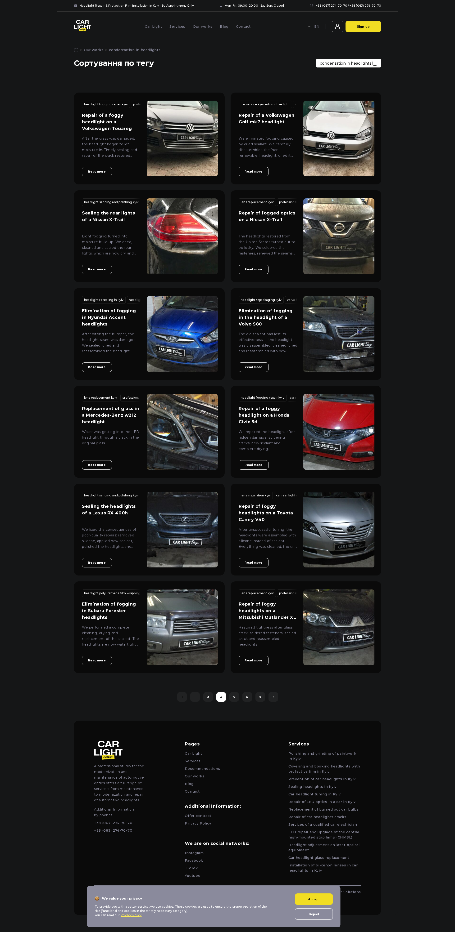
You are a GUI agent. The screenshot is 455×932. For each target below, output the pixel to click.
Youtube (192, 876)
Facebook (194, 860)
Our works (202, 26)
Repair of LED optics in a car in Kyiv (322, 802)
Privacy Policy (198, 823)
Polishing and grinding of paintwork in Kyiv (322, 756)
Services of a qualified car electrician (322, 824)
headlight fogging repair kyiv (106, 104)
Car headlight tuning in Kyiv (314, 794)
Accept (314, 899)
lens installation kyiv (256, 495)
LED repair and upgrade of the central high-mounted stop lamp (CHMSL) (323, 834)
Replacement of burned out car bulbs (323, 809)
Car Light (153, 26)
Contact (243, 26)
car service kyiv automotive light (265, 104)
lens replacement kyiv (257, 202)
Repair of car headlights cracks (317, 817)
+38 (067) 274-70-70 (331, 5)
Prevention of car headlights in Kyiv (322, 779)
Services (177, 26)
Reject (314, 914)
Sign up (363, 26)
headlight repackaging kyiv (261, 300)
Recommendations (202, 769)
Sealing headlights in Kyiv (312, 787)
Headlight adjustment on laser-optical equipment (324, 847)
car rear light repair (290, 495)
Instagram (194, 853)
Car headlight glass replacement (318, 858)
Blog (224, 26)
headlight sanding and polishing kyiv (111, 202)
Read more (97, 171)
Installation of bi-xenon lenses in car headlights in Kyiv (323, 868)
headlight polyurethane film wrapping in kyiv (117, 593)
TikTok (191, 868)
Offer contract (198, 816)
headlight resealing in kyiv (103, 300)
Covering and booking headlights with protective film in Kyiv (324, 769)
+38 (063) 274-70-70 (365, 5)
